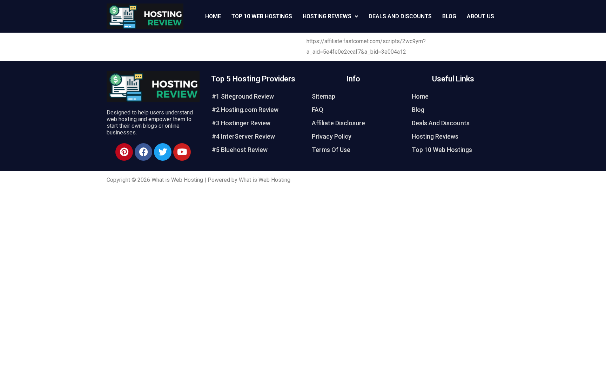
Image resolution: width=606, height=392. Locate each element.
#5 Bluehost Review (240, 149)
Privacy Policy (331, 136)
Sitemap (323, 96)
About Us (480, 16)
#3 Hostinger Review (241, 123)
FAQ (317, 109)
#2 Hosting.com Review (245, 109)
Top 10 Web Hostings (261, 16)
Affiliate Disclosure (338, 123)
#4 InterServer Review (243, 136)
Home (213, 16)
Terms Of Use (331, 149)
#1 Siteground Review (243, 96)
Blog (449, 16)
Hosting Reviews (327, 16)
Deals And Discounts (400, 16)
